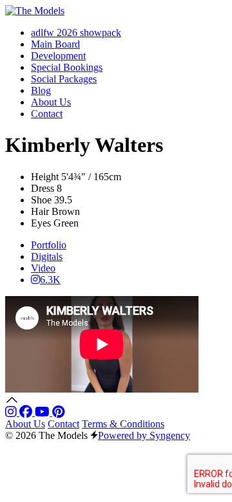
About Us (25, 423)
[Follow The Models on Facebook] (27, 412)
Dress (42, 188)
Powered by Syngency (144, 435)
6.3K (50, 279)
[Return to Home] (34, 10)
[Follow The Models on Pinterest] (58, 412)
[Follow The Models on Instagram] (12, 412)
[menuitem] (76, 32)
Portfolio (48, 244)
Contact (63, 423)
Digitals (47, 256)
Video (43, 268)
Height (45, 176)
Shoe (41, 199)
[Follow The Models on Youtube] (43, 412)
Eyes (41, 223)
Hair (40, 211)
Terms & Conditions (123, 423)
